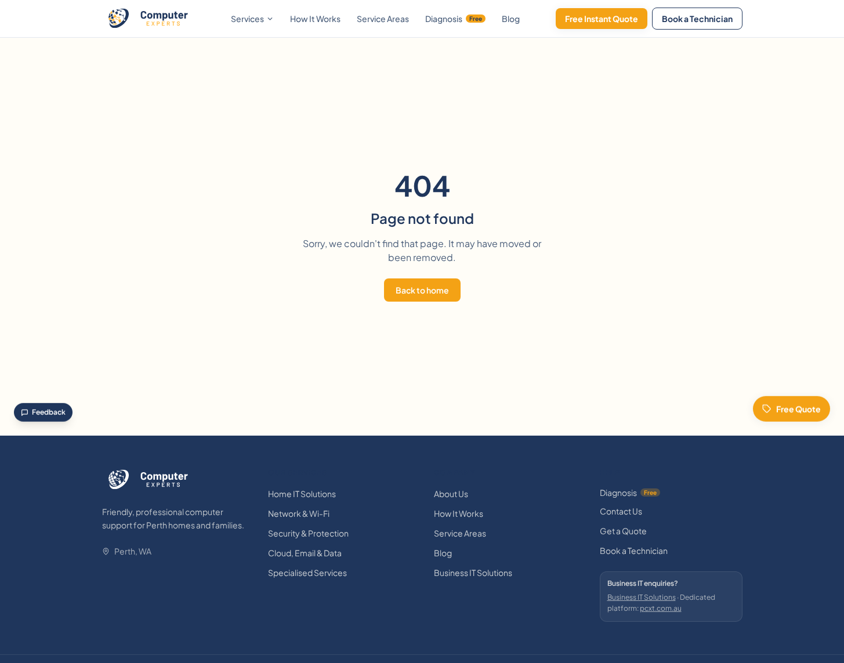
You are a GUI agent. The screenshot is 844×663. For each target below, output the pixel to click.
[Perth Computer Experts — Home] (148, 18)
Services (247, 18)
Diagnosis (453, 18)
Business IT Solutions (473, 572)
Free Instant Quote (601, 18)
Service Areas (383, 18)
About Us (451, 493)
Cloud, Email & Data (305, 553)
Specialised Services (307, 572)
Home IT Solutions (302, 493)
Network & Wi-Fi (298, 513)
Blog (511, 18)
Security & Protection (308, 533)
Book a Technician (697, 18)
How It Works (315, 18)
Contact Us (621, 511)
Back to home (422, 290)
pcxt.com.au (661, 608)
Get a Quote (623, 531)
